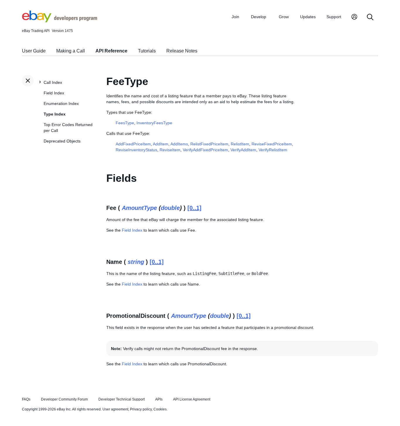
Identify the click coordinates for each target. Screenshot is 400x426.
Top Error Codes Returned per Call (68, 127)
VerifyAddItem (243, 149)
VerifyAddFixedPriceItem (205, 149)
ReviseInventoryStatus (136, 149)
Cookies (160, 409)
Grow (284, 16)
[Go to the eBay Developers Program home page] (59, 20)
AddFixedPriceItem (133, 144)
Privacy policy (141, 409)
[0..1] (194, 208)
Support (334, 16)
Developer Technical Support (121, 399)
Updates (308, 16)
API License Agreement (191, 399)
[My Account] (354, 17)
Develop (258, 16)
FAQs (26, 399)
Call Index (53, 82)
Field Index (54, 93)
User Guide (34, 50)
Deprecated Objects (62, 141)
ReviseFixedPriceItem (272, 144)
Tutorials (147, 50)
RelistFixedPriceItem (209, 144)
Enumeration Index (61, 103)
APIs (159, 399)
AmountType (139, 208)
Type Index (55, 114)
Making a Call (70, 50)
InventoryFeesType (154, 122)
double (170, 208)
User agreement (115, 409)
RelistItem (240, 144)
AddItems (179, 144)
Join (235, 16)
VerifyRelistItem (273, 149)
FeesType (125, 122)
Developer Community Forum (64, 399)
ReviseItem (170, 149)
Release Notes (181, 50)
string (136, 262)
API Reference (111, 50)
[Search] (370, 17)
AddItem (160, 144)
